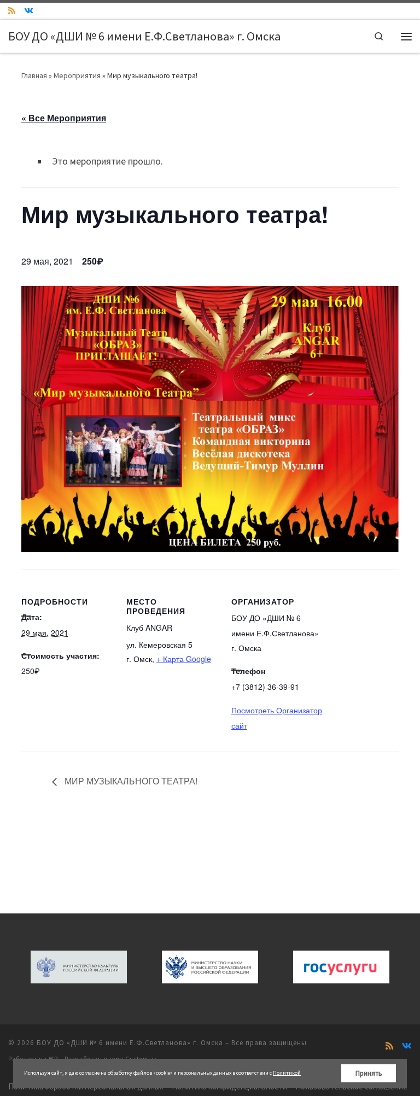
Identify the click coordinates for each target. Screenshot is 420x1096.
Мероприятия (77, 75)
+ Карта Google (183, 658)
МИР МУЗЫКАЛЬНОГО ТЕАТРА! (129, 781)
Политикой (287, 1072)
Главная (34, 75)
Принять (368, 1073)
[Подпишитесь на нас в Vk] (28, 11)
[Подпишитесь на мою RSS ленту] (11, 11)
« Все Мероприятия (63, 118)
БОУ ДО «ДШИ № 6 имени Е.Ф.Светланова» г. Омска (130, 1042)
